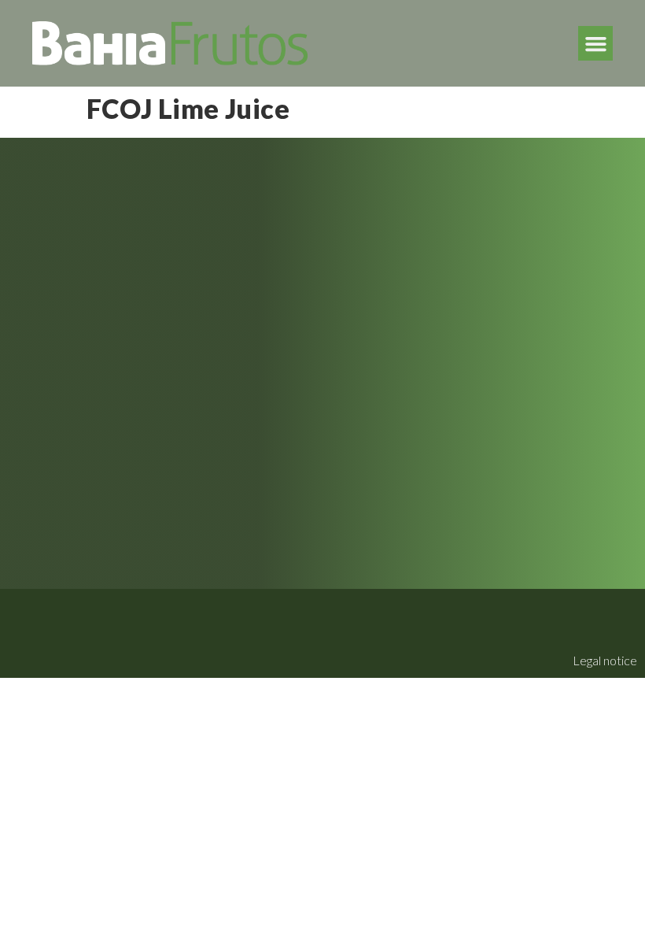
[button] (595, 43)
